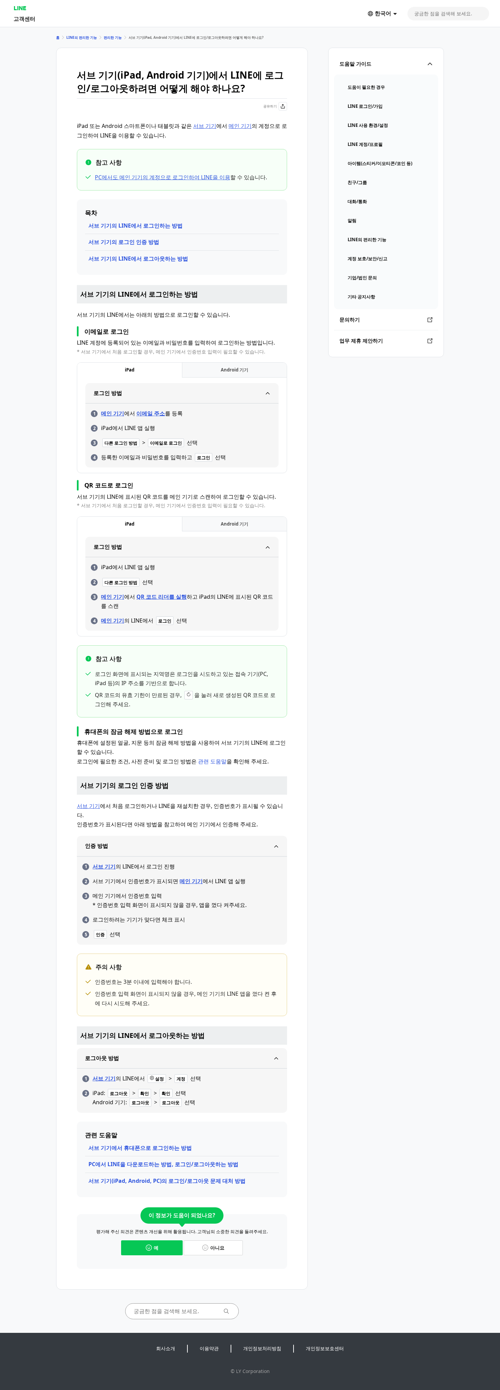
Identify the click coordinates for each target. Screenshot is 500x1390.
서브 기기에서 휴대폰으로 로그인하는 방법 (140, 1148)
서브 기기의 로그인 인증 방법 (123, 242)
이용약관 (209, 1348)
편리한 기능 (113, 37)
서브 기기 (204, 126)
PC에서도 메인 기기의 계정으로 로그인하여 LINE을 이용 (162, 177)
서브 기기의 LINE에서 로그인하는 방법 (135, 225)
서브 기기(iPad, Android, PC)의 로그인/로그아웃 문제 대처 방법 (167, 1181)
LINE (20, 8)
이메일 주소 (150, 413)
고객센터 (24, 18)
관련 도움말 (212, 761)
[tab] (129, 370)
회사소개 (165, 1348)
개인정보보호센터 (325, 1348)
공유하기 (270, 106)
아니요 (217, 1247)
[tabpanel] (182, 425)
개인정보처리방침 (262, 1348)
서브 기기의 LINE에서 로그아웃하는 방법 (138, 258)
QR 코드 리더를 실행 (161, 596)
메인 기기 (240, 126)
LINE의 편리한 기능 (81, 37)
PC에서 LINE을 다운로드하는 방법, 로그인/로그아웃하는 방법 (163, 1164)
